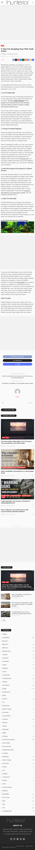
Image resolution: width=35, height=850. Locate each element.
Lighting (18, 773)
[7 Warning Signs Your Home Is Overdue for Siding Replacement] (17, 489)
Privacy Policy (29, 846)
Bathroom (18, 644)
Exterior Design (18, 709)
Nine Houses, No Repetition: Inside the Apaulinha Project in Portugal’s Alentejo (22, 604)
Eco (18, 702)
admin (4, 54)
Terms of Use (19, 846)
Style (18, 801)
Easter (18, 695)
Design (18, 688)
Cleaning (18, 668)
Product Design (18, 787)
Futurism (18, 722)
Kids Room (18, 763)
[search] (32, 2)
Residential (18, 794)
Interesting (18, 756)
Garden (18, 726)
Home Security (18, 746)
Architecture (6, 495)
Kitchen (18, 767)
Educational (18, 705)
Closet (18, 671)
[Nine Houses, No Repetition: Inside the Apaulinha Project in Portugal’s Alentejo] (5, 605)
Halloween (18, 729)
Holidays (18, 736)
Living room (18, 777)
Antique (18, 634)
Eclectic (18, 699)
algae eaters (21, 282)
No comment (11, 446)
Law (18, 770)
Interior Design (26, 495)
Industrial (18, 753)
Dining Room (18, 692)
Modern (18, 780)
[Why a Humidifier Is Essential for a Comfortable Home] (17, 459)
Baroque (18, 641)
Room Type (18, 797)
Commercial (18, 675)
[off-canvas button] (2, 2)
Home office (18, 743)
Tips (2, 45)
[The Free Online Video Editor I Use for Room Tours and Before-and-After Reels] (17, 429)
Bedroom (18, 648)
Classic (18, 665)
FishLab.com (24, 158)
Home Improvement (7, 467)
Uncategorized (21, 467)
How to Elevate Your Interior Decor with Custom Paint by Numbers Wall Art (14, 510)
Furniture (18, 719)
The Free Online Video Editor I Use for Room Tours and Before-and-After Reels (16, 442)
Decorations (18, 685)
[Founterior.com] (17, 2)
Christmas (18, 658)
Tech (3, 437)
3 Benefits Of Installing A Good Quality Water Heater (17, 383)
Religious (18, 790)
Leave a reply (8, 410)
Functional (18, 712)
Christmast (18, 661)
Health (18, 733)
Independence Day (18, 750)
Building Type (18, 651)
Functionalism (18, 716)
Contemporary (18, 678)
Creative (18, 682)
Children (18, 654)
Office (18, 784)
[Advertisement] (17, 23)
